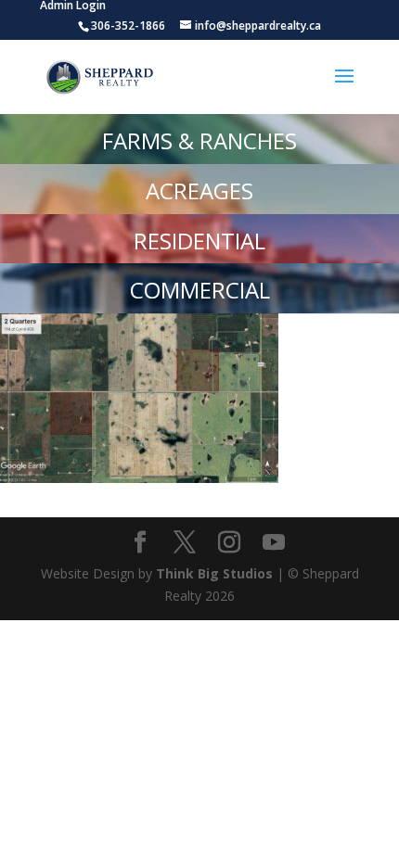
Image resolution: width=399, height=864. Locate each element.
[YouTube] (274, 542)
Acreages (199, 190)
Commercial (200, 289)
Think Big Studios (214, 573)
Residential (199, 240)
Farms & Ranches (199, 140)
